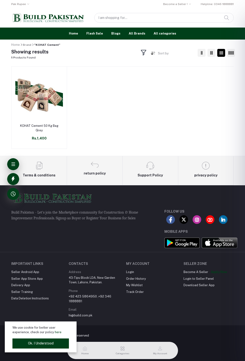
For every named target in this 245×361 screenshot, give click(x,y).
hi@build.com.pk (80, 315)
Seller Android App (25, 272)
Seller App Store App (27, 278)
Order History (136, 278)
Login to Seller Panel (199, 278)
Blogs (115, 33)
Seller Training (22, 292)
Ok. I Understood (41, 343)
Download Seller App (199, 285)
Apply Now (219, 272)
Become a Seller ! (175, 4)
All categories (165, 33)
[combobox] (176, 54)
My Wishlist (134, 285)
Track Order (135, 292)
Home (73, 33)
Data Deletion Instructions (30, 298)
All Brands (137, 33)
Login (130, 272)
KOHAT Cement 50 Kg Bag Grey (39, 128)
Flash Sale (94, 33)
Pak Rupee (18, 4)
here (58, 332)
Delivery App (20, 285)
